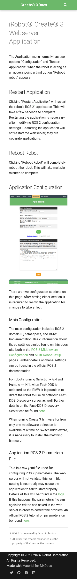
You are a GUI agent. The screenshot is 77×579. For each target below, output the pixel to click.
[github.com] (19, 572)
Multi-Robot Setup (48, 355)
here (42, 411)
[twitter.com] (11, 572)
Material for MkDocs (37, 566)
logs (61, 494)
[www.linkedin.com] (33, 572)
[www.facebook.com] (26, 572)
